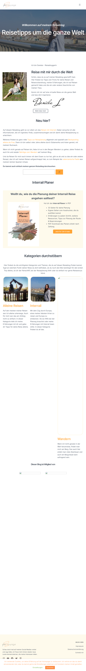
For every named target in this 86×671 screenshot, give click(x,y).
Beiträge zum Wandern (28, 152)
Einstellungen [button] (38, 667)
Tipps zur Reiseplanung (36, 140)
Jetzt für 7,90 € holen (62, 231)
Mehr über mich (40, 111)
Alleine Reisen (13, 306)
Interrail (35, 306)
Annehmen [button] (50, 667)
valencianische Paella (71, 159)
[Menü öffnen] (79, 4)
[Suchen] (59, 172)
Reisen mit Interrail (48, 130)
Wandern (64, 439)
